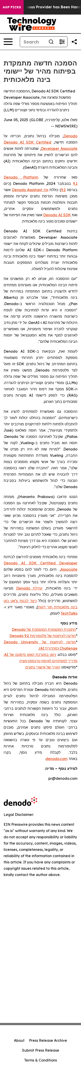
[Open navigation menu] (8, 41)
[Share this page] (74, 41)
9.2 (63, 190)
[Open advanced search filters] (61, 42)
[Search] (51, 42)
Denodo (70, 136)
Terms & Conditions (40, 1060)
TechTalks (69, 613)
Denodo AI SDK (57, 215)
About (19, 1040)
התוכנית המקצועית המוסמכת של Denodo (44, 629)
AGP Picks (12, 7)
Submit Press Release (40, 1050)
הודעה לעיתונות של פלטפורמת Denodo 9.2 (42, 635)
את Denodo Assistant (30, 190)
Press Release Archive (48, 1040)
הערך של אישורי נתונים (42, 667)
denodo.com (57, 758)
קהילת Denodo (29, 588)
